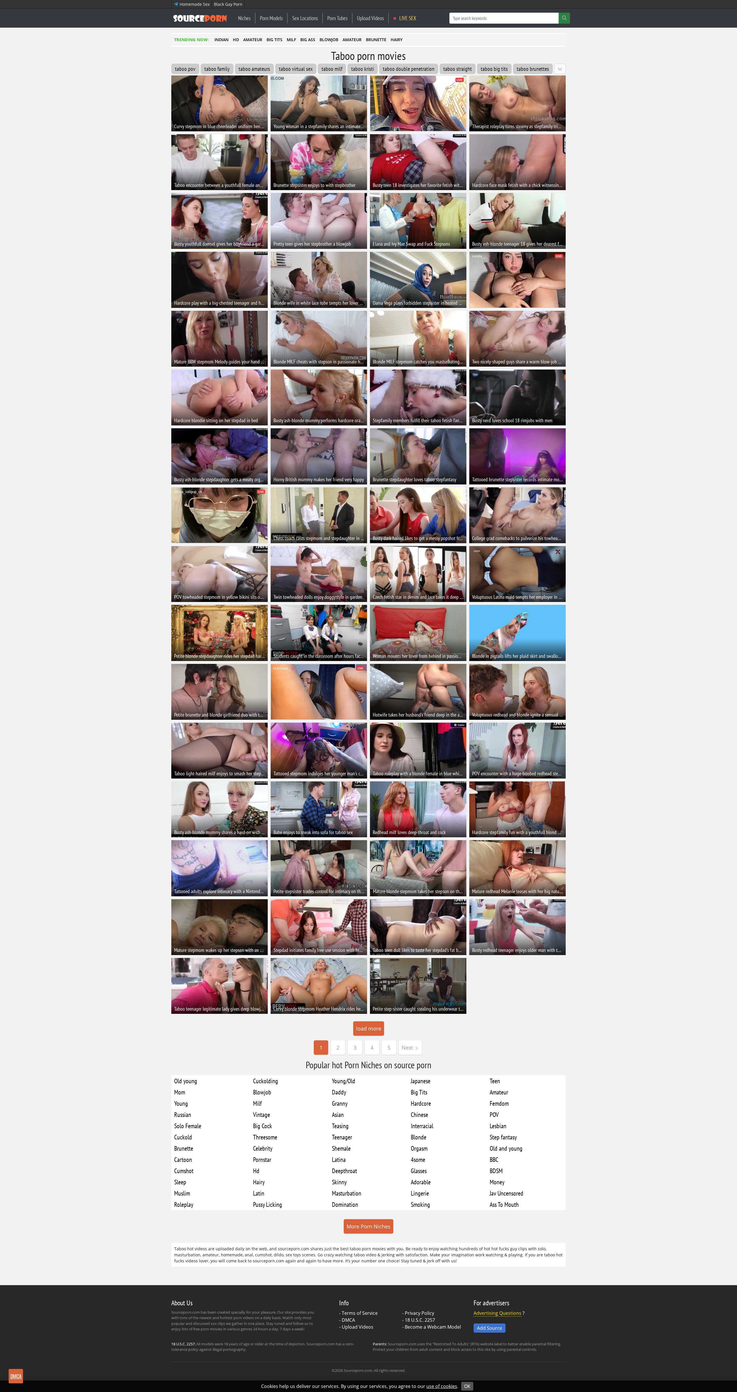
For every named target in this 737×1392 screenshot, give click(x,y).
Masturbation (346, 1193)
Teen (495, 1081)
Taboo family (217, 69)
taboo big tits (494, 69)
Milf (257, 1103)
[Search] (564, 18)
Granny (339, 1103)
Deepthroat (344, 1170)
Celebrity (262, 1148)
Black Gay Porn (228, 4)
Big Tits (419, 1092)
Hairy (259, 1182)
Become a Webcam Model (433, 1327)
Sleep (180, 1182)
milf (291, 39)
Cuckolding (265, 1081)
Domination (345, 1204)
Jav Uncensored (506, 1193)
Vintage (261, 1114)
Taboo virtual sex (296, 69)
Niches (244, 18)
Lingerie (420, 1193)
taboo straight (457, 69)
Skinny (339, 1182)
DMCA (348, 1320)
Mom (179, 1092)
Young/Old (343, 1081)
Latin (258, 1193)
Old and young (506, 1148)
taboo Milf (332, 69)
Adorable (421, 1182)
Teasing (340, 1126)
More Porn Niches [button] (368, 1226)
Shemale (341, 1148)
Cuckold (183, 1137)
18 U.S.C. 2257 (420, 1320)
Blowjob (262, 1092)
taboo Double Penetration (408, 69)
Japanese (420, 1081)
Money (497, 1182)
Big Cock (262, 1126)
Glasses (419, 1170)
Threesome (265, 1137)
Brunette (183, 1148)
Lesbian (498, 1126)
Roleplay (183, 1204)
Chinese (419, 1114)
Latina (339, 1159)
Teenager (342, 1137)
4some (418, 1159)
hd (236, 39)
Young (181, 1103)
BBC (494, 1159)
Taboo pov (185, 69)
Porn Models (271, 18)
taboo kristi (362, 69)
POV (494, 1114)
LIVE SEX (407, 18)
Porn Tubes (337, 18)
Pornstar (262, 1159)
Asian (338, 1114)
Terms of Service (360, 1313)
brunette (376, 39)
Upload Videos (370, 18)
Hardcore (421, 1103)
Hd (256, 1170)
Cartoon (183, 1159)
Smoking (420, 1204)
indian (221, 39)
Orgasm (419, 1148)
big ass (307, 39)
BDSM (496, 1170)
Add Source (489, 1328)
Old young (185, 1081)
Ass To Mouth (504, 1204)
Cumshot (183, 1170)
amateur (252, 39)
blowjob (329, 39)
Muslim (182, 1193)
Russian (182, 1114)
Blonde (418, 1137)
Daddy (339, 1092)
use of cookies (441, 1386)
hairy (396, 39)
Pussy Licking (267, 1204)
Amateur (499, 1092)
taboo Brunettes (533, 69)
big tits (274, 39)
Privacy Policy (419, 1313)
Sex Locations (305, 18)
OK (467, 1386)
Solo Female (187, 1126)
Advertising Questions (497, 1313)
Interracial (422, 1126)
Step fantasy (503, 1137)
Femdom (499, 1103)
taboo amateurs (254, 69)
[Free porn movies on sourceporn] (200, 18)
